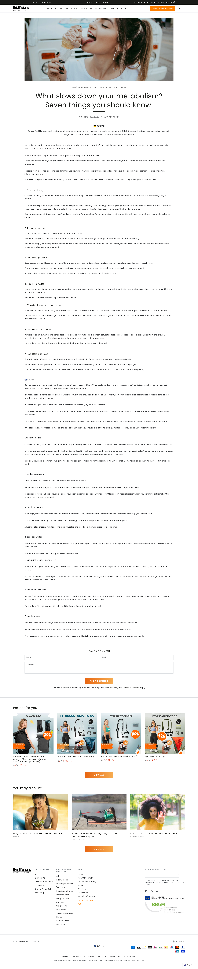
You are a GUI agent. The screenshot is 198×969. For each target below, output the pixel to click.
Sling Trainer (62, 906)
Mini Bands (61, 909)
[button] (178, 8)
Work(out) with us (86, 896)
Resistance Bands (64, 891)
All (36, 874)
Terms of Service (131, 687)
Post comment (99, 681)
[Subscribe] (178, 874)
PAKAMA (22, 941)
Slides (59, 917)
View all (99, 775)
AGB (98, 956)
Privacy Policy (111, 687)
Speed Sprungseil (64, 913)
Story (80, 874)
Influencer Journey (87, 881)
